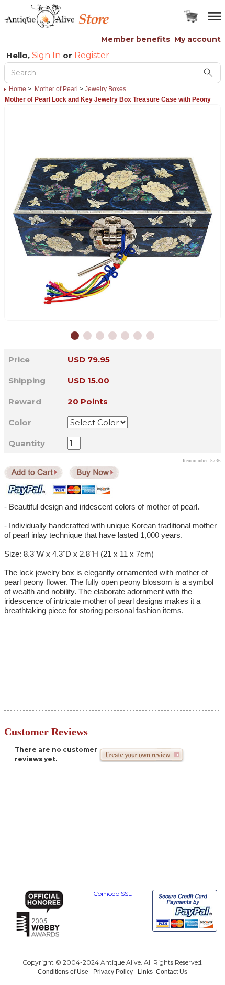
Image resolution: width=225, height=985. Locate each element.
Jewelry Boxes (105, 89)
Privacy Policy (113, 972)
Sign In (46, 55)
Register (91, 55)
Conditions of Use (63, 972)
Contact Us (171, 972)
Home (17, 89)
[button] (75, 335)
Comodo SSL (112, 894)
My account (197, 39)
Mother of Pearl (56, 89)
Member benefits (135, 39)
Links (145, 972)
